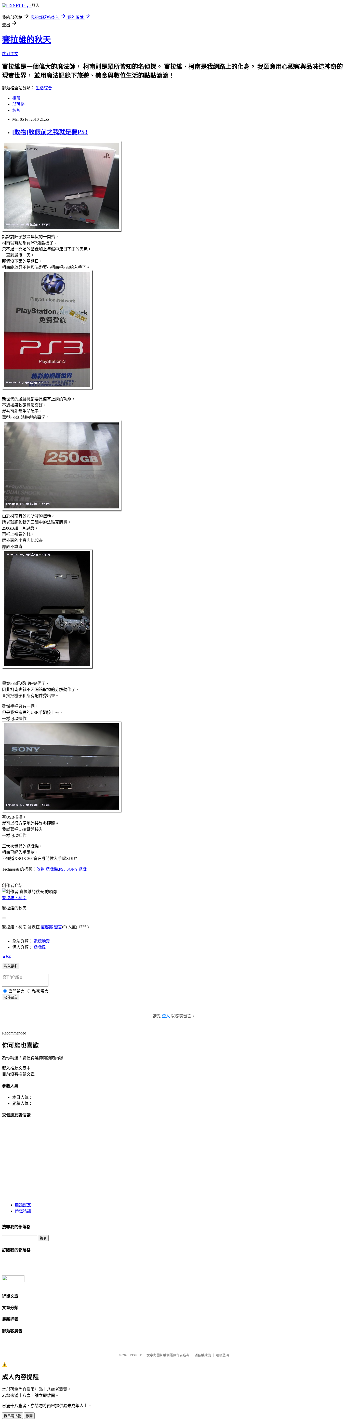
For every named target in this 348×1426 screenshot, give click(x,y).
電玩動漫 (42, 941)
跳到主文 (10, 54)
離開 (29, 1416)
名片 (16, 110)
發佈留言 (10, 997)
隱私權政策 (202, 1355)
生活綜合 (44, 88)
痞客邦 (47, 927)
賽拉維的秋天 (26, 39)
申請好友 (23, 1205)
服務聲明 (222, 1355)
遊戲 (82, 869)
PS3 (62, 869)
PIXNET (136, 1355)
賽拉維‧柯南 (14, 898)
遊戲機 (52, 869)
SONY (71, 869)
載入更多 (10, 966)
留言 (58, 927)
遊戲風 (40, 947)
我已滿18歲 (12, 1416)
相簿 (16, 98)
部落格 (18, 104)
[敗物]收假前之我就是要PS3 (50, 132)
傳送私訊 (23, 1211)
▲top (6, 956)
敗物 (40, 869)
